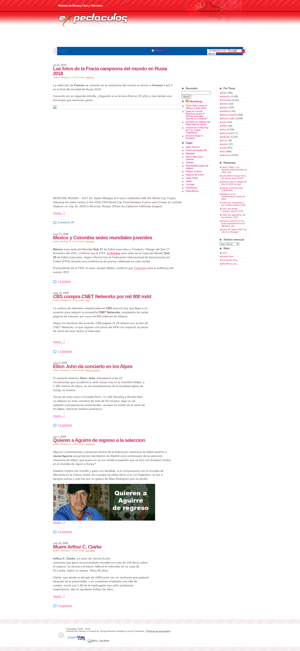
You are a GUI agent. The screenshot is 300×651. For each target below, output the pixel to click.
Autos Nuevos (193, 147)
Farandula (226, 100)
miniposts (226, 111)
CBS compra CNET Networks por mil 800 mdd (102, 296)
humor (224, 104)
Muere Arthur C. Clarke (77, 546)
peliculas (90, 550)
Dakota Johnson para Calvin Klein (232, 189)
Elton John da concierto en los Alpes (92, 366)
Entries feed (227, 256)
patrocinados (227, 133)
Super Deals (192, 178)
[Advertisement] (150, 38)
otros (224, 129)
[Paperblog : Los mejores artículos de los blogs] (76, 640)
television (226, 155)
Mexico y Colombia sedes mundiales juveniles (102, 237)
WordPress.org (229, 264)
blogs (224, 93)
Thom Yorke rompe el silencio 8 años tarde (196, 106)
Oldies (224, 126)
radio (223, 148)
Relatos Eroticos (194, 171)
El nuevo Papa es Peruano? (194, 137)
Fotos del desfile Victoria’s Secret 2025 (232, 209)
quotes (224, 144)
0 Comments (65, 351)
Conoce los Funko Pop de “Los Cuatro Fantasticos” (197, 130)
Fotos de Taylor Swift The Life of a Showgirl (234, 230)
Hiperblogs (195, 101)
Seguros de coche (195, 174)
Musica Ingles (93, 370)
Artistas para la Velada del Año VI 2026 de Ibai (234, 183)
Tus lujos (190, 184)
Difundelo (190, 153)
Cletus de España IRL (196, 150)
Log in (224, 253)
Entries (158, 50)
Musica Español (229, 115)
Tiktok (189, 181)
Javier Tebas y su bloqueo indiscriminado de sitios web (234, 169)
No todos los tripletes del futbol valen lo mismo (198, 123)
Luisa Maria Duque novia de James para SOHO (233, 176)
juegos (224, 107)
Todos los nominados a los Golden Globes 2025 (233, 203)
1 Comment (64, 281)
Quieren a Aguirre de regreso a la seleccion (99, 440)
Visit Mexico (192, 187)
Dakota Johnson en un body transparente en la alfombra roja (233, 223)
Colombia (113, 253)
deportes (90, 77)
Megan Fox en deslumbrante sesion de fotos (233, 196)
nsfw (223, 122)
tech (88, 300)
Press (224, 140)
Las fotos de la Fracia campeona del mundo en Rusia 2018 (110, 71)
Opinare (190, 162)
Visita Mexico (192, 191)
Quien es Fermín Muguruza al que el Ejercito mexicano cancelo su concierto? (197, 115)
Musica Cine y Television (98, 20)
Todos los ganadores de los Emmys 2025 (233, 216)
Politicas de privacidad (158, 631)
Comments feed (229, 260)
